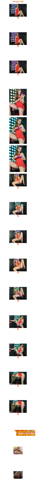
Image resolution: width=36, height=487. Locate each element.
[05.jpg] (18, 131)
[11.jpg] (18, 301)
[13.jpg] (18, 357)
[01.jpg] (18, 18)
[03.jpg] (18, 74)
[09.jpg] (18, 244)
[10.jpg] (18, 272)
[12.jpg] (18, 329)
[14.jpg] (18, 386)
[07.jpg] (18, 187)
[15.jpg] (18, 414)
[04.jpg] (18, 103)
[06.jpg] (18, 159)
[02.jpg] (18, 46)
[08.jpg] (18, 216)
